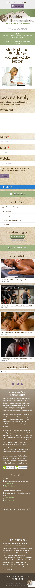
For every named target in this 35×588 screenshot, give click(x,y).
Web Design (8, 585)
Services (7, 575)
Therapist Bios (6, 211)
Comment (7, 110)
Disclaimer (5, 225)
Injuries (13, 575)
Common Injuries (7, 216)
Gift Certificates (19, 194)
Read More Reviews (19, 247)
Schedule (28, 575)
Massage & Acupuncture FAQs (11, 220)
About (15, 576)
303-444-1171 (9, 483)
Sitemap (27, 576)
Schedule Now (18, 6)
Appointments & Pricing (9, 207)
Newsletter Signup (17, 237)
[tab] (17, 187)
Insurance (8, 576)
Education (21, 576)
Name (5, 137)
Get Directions (10, 486)
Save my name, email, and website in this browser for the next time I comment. (15, 169)
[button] (17, 29)
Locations (21, 575)
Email (4, 147)
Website (5, 158)
